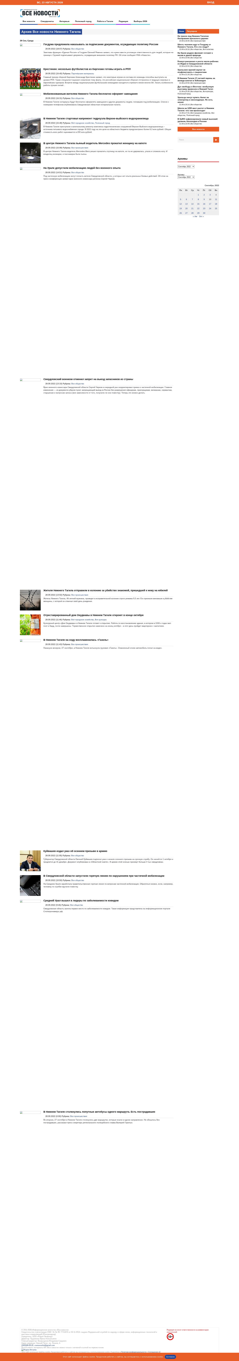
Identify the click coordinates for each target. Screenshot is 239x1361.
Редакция (123, 21)
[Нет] (235, 1356)
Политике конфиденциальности (134, 1352)
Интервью (64, 21)
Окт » (201, 216)
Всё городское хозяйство (82, 123)
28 (192, 213)
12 (181, 204)
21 (192, 208)
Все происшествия (79, 148)
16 (204, 204)
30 (204, 213)
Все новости (29, 21)
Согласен (170, 1357)
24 (210, 208)
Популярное (192, 31)
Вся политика (208, 49)
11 (216, 199)
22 (198, 208)
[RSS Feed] (26, 2)
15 (198, 204)
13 (186, 204)
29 (198, 213)
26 (181, 213)
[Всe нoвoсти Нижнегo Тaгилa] (40, 18)
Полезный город (83, 21)
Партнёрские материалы (82, 73)
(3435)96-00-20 (27, 1345)
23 (204, 208)
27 (186, 213)
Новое (181, 31)
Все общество (77, 49)
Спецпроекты (47, 21)
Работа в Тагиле (105, 21)
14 (192, 204)
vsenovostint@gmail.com (44, 1345)
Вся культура (100, 619)
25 (216, 208)
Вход (210, 2)
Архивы (181, 175)
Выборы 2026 (140, 21)
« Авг (195, 216)
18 (216, 204)
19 (181, 208)
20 (186, 208)
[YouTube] (30, 2)
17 (210, 204)
